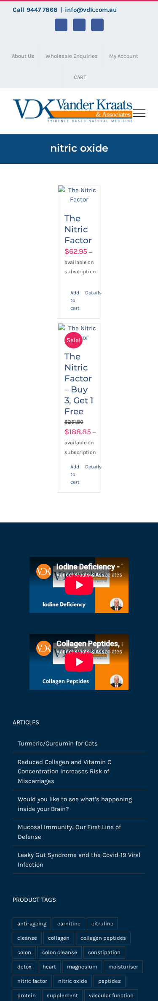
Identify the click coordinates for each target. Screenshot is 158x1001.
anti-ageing (31, 923)
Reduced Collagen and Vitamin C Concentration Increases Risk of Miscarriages (64, 771)
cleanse (27, 938)
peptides (109, 981)
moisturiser (123, 966)
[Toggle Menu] (139, 113)
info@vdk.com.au (91, 10)
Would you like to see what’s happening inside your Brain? (75, 804)
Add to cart (74, 300)
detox (24, 966)
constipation (104, 952)
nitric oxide (72, 981)
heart (49, 966)
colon (24, 952)
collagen (59, 938)
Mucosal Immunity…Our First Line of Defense (69, 832)
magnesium (82, 966)
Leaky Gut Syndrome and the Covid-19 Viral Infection (79, 859)
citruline (102, 923)
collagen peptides (103, 938)
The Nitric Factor (78, 229)
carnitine (68, 923)
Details (89, 293)
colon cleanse (59, 952)
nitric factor (32, 981)
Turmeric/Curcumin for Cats (58, 743)
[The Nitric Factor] (79, 194)
